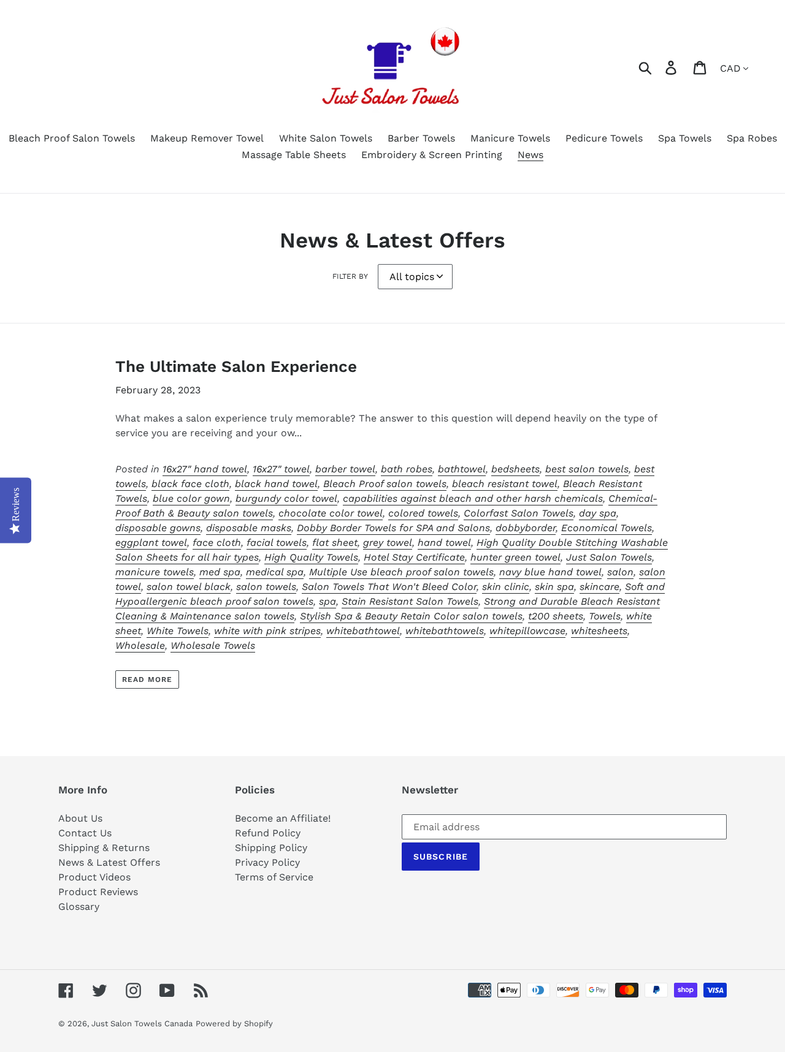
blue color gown (191, 498)
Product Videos (94, 877)
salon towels (266, 586)
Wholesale (140, 645)
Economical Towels (606, 528)
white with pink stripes (267, 631)
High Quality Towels (311, 557)
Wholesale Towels (212, 645)
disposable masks (248, 528)
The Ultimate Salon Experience (236, 366)
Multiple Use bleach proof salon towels (401, 572)
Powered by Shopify (234, 1023)
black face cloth (190, 484)
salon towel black (189, 586)
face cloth (217, 542)
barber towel (345, 469)
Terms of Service (274, 877)
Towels (605, 616)
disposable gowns (158, 528)
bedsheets (515, 469)
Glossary (78, 906)
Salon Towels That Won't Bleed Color (389, 586)
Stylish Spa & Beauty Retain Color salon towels (411, 616)
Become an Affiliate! (283, 818)
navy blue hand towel (550, 572)
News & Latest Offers (109, 862)
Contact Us (85, 833)
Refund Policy (268, 833)
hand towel (444, 542)
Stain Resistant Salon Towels (410, 601)
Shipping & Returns (104, 847)
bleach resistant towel (504, 484)
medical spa (275, 572)
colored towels (423, 513)
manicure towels (154, 572)
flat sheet (335, 542)
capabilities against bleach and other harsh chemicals (473, 498)
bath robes (406, 469)
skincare (599, 586)
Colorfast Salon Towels (518, 513)
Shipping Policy (271, 847)
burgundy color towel (286, 498)
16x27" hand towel (205, 469)
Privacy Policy (267, 862)
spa (327, 601)
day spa (597, 513)
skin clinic (505, 586)
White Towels (178, 631)
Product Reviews (98, 892)
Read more (147, 679)
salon (620, 572)
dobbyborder (526, 528)
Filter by (350, 276)
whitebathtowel (363, 631)
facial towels (277, 542)
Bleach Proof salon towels (384, 484)
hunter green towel (515, 557)
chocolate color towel (330, 513)
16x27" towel (281, 469)
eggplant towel (151, 542)
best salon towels (587, 469)
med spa (219, 572)
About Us (80, 818)
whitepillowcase (527, 631)
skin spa (554, 586)
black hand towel (276, 484)
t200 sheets (555, 616)
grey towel (387, 542)
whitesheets (599, 631)
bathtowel (462, 469)
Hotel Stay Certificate (414, 557)
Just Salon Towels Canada (142, 1023)
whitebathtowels (444, 631)
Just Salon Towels (609, 557)
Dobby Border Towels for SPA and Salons (393, 528)
